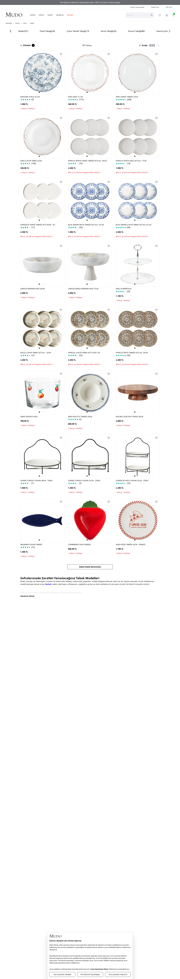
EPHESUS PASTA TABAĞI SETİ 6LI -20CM (132, 352)
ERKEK (41, 15)
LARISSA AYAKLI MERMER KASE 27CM (83, 288)
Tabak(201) (23, 31)
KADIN (32, 15)
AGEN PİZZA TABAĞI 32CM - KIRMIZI (130, 544)
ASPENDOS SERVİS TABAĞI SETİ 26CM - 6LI (37, 224)
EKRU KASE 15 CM (75, 97)
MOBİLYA (60, 15)
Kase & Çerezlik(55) (165, 31)
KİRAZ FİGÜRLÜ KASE (28, 416)
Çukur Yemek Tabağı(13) (78, 31)
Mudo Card (155, 7)
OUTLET (70, 15)
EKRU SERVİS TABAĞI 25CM (127, 97)
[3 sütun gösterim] (152, 45)
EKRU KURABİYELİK (124, 288)
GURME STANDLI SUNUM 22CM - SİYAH (84, 480)
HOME (50, 15)
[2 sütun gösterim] (158, 45)
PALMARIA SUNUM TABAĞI (31, 544)
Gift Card (169, 7)
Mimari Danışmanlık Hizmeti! (90, 2)
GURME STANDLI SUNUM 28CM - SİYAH (36, 480)
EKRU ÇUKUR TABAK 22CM (31, 161)
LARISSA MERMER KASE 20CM (32, 288)
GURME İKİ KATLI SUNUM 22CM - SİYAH (132, 480)
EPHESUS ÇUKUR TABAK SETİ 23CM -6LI (84, 352)
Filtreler (28, 45)
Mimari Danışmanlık (137, 7)
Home (17, 23)
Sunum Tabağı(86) (136, 31)
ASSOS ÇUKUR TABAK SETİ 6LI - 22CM (35, 352)
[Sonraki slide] (169, 31)
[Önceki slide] (10, 31)
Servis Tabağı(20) (108, 31)
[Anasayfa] (14, 14)
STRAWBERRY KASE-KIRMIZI (79, 544)
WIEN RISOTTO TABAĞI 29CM (80, 416)
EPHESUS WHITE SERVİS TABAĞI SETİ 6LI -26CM (87, 161)
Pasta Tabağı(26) (47, 31)
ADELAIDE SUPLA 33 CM (30, 97)
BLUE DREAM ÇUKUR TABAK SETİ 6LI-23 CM (133, 224)
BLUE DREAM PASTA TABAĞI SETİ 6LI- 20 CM (86, 224)
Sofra (25, 23)
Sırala (144, 45)
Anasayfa (9, 23)
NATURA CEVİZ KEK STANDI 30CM (129, 416)
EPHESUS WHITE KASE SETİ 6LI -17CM (131, 161)
